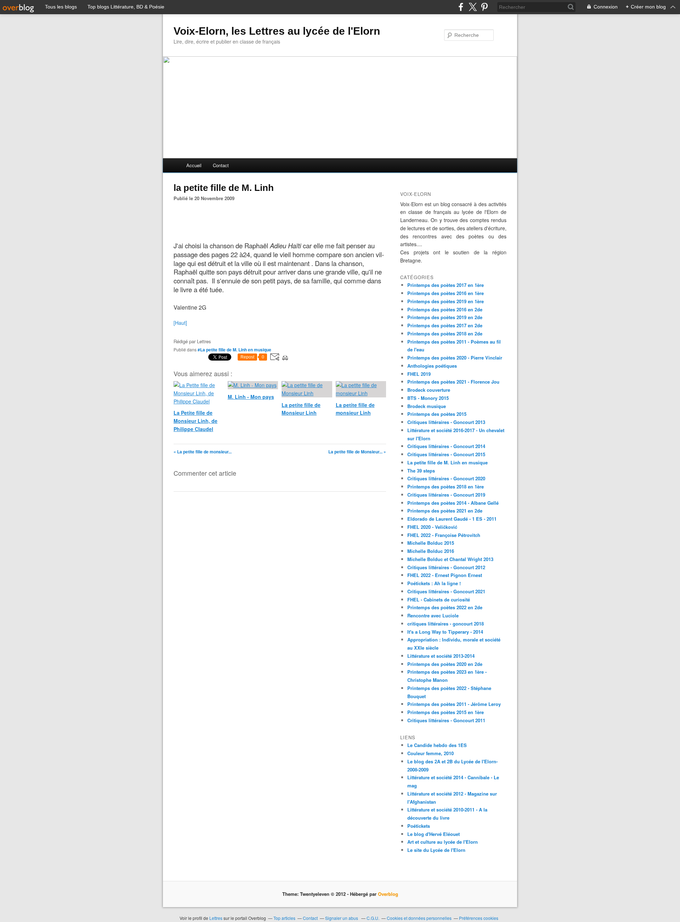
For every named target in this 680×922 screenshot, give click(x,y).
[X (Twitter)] (472, 7)
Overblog (388, 893)
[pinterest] (484, 7)
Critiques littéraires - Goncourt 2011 (446, 720)
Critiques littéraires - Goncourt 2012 (446, 567)
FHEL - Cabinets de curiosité (438, 599)
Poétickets (418, 825)
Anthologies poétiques (432, 365)
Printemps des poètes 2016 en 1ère (445, 293)
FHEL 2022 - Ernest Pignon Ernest (444, 575)
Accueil (194, 165)
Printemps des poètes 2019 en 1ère (445, 301)
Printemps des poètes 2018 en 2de (444, 333)
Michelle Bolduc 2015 (430, 542)
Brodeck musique (426, 406)
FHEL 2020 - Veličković (432, 527)
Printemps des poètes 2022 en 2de (444, 607)
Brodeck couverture (428, 389)
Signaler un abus (342, 918)
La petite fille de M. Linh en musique (447, 462)
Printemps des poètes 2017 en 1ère (445, 285)
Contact (221, 165)
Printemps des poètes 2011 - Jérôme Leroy (454, 704)
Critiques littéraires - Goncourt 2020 (446, 478)
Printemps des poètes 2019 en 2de (444, 317)
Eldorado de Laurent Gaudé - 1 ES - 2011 (452, 518)
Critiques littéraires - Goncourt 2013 (446, 422)
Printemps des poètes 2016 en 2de (444, 309)
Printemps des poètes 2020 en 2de (444, 664)
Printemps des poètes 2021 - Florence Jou (453, 381)
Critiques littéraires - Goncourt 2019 (446, 494)
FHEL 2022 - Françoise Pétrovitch (443, 535)
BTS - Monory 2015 (428, 398)
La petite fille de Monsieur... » (357, 451)
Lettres (215, 918)
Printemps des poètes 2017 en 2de (444, 325)
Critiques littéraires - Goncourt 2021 (446, 591)
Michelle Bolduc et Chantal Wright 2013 (450, 559)
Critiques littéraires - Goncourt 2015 (446, 454)
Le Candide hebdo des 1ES (437, 745)
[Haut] (180, 322)
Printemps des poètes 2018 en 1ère (445, 486)
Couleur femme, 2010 (430, 753)
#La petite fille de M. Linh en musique (234, 349)
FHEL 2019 (419, 374)
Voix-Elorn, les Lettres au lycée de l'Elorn (277, 31)
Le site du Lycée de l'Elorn (436, 850)
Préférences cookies (478, 918)
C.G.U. (373, 918)
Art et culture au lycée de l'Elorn (442, 841)
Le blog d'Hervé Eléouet (433, 834)
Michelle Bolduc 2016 (430, 551)
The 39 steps (421, 470)
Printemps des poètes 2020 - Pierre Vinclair (454, 357)
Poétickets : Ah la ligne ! (434, 583)
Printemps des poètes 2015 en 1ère (445, 712)
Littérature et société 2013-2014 (441, 655)
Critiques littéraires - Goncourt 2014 (446, 446)
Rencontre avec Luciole (433, 615)
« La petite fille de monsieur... (203, 451)
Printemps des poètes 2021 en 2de (444, 510)
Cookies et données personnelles (419, 918)
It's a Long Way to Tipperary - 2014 (445, 631)
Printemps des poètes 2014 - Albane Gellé (453, 502)
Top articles (284, 918)
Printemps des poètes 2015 (436, 414)
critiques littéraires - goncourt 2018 (445, 623)
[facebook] (461, 7)
